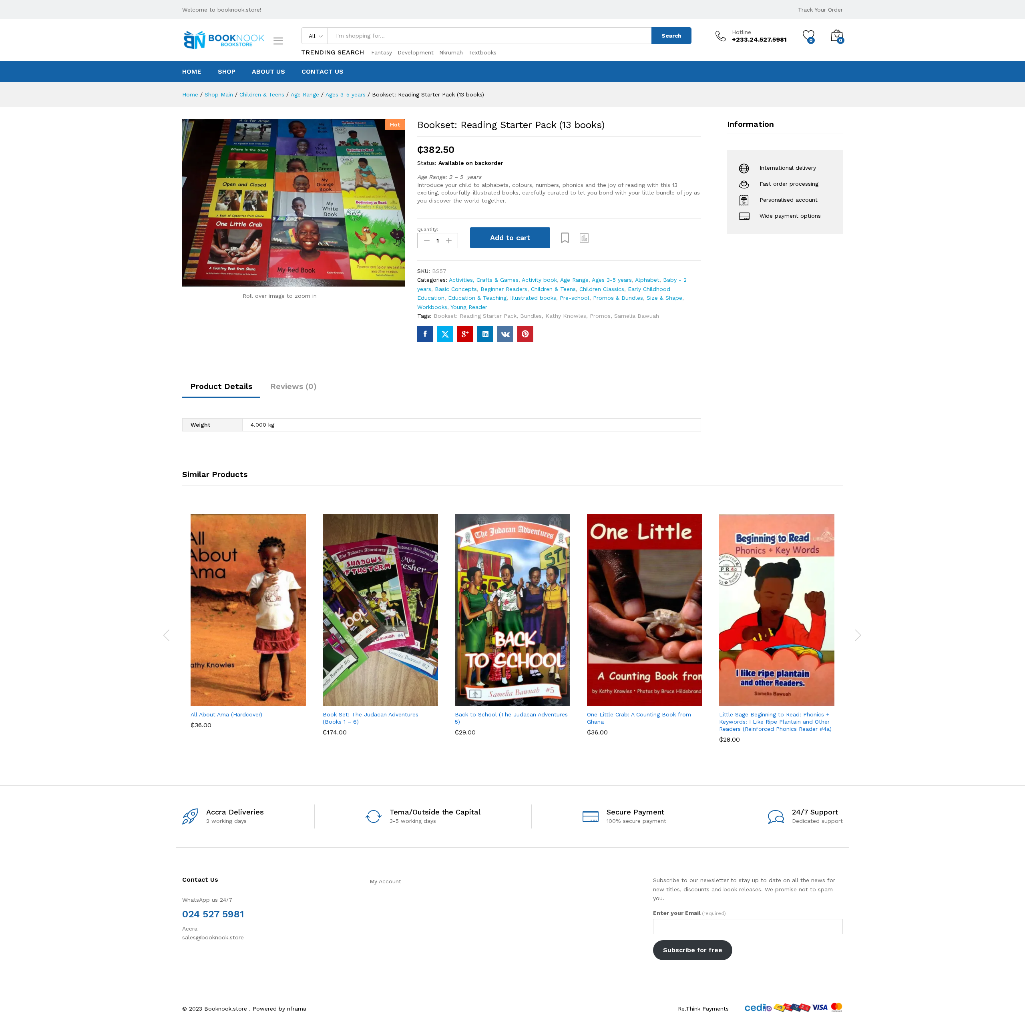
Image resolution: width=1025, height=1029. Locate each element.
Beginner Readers (503, 289)
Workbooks (432, 307)
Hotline (741, 32)
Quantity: (427, 229)
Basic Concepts (456, 289)
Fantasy (381, 52)
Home (191, 71)
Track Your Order (820, 9)
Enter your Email (689, 913)
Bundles (531, 316)
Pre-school (574, 298)
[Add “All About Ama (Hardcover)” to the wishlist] (255, 697)
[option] (248, 627)
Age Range (574, 280)
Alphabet (647, 280)
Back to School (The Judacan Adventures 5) (511, 718)
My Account (385, 881)
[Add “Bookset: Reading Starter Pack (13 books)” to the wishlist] (565, 238)
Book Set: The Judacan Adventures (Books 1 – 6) (370, 718)
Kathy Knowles (565, 316)
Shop (226, 71)
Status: (426, 163)
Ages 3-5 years (612, 280)
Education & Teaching (477, 298)
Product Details (221, 386)
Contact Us (322, 71)
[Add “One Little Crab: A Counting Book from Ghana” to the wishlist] (652, 697)
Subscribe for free (692, 950)
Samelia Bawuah (636, 316)
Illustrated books (533, 298)
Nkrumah (451, 52)
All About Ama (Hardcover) (226, 714)
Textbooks (482, 52)
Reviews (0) (293, 386)
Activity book (539, 280)
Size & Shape (664, 298)
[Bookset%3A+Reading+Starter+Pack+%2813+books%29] (445, 334)
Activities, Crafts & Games (484, 280)
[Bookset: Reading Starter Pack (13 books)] (425, 334)
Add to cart (510, 237)
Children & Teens (553, 289)
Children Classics (601, 289)
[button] (584, 238)
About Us (268, 71)
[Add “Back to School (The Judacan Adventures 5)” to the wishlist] (520, 697)
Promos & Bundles (618, 298)
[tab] (221, 389)
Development (416, 52)
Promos (600, 316)
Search (671, 35)
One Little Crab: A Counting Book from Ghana (639, 718)
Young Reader (468, 307)
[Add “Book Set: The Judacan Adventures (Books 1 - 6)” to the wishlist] (387, 697)
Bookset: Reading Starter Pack (475, 316)
